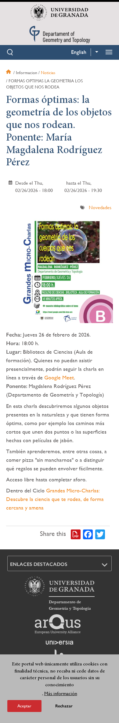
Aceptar (24, 705)
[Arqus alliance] (58, 624)
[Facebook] (88, 534)
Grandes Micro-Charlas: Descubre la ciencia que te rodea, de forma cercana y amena (55, 499)
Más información (60, 693)
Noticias (48, 72)
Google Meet (59, 377)
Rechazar (64, 706)
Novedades (100, 207)
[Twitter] (100, 534)
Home (9, 73)
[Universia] (59, 642)
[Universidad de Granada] (59, 12)
